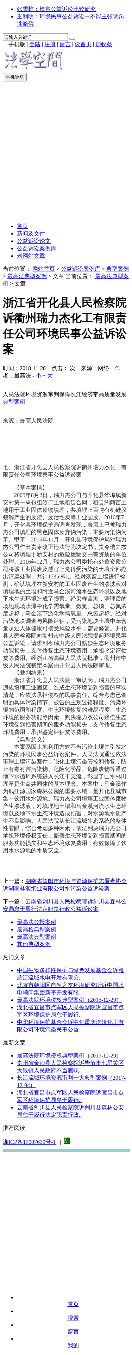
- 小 (36, 376)
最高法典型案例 (27, 276)
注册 (50, 44)
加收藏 (103, 44)
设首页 (83, 44)
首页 (22, 226)
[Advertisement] (66, 151)
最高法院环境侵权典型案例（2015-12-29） (69, 1000)
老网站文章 (31, 256)
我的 (73, 1345)
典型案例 (117, 269)
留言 (65, 44)
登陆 (34, 44)
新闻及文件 (31, 234)
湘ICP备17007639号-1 (29, 1142)
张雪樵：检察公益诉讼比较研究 (56, 9)
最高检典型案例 (36, 929)
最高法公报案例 (36, 922)
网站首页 (43, 269)
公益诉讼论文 (34, 241)
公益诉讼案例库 (36, 248)
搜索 (73, 1318)
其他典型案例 (34, 944)
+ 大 (48, 376)
